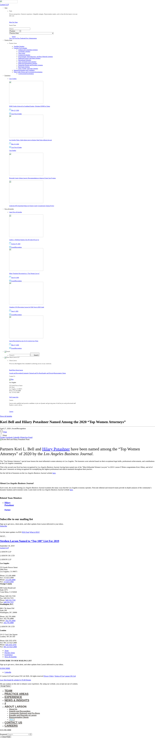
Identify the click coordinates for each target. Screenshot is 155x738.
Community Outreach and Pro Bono (32, 373)
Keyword (3, 734)
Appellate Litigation (19, 46)
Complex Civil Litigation (20, 48)
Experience (9, 655)
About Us (13, 709)
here (54, 473)
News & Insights (6, 416)
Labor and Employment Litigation (27, 62)
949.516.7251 (9, 602)
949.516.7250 (10, 600)
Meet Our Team (13, 22)
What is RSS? (35, 532)
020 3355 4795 (10, 645)
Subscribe (3, 526)
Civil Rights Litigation (24, 51)
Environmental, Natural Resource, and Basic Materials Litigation (35, 56)
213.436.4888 (10, 580)
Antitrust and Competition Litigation (28, 50)
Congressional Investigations (26, 73)
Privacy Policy (49, 676)
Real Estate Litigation (24, 67)
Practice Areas (10, 653)
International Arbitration (24, 60)
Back (11, 719)
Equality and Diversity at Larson (23, 715)
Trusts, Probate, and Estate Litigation (28, 68)
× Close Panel (5, 737)
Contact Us (13, 722)
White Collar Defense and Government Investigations (28, 72)
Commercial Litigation (24, 55)
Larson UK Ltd (70, 676)
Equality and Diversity (48, 373)
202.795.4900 (10, 621)
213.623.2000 (9, 582)
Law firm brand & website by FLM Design (15, 680)
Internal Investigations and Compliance (24, 70)
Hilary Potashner (56, 449)
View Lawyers (13, 38)
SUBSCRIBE (5, 668)
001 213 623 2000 (10, 647)
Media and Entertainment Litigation (27, 63)
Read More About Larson (16, 370)
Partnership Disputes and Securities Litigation (30, 65)
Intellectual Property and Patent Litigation (29, 58)
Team (7, 651)
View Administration (31, 38)
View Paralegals (21, 38)
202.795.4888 (9, 623)
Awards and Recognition (15, 373)
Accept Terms (5, 686)
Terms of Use (59, 676)
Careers (11, 411)
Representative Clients (60, 373)
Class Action (21, 53)
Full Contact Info (13, 397)
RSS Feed (25, 532)
